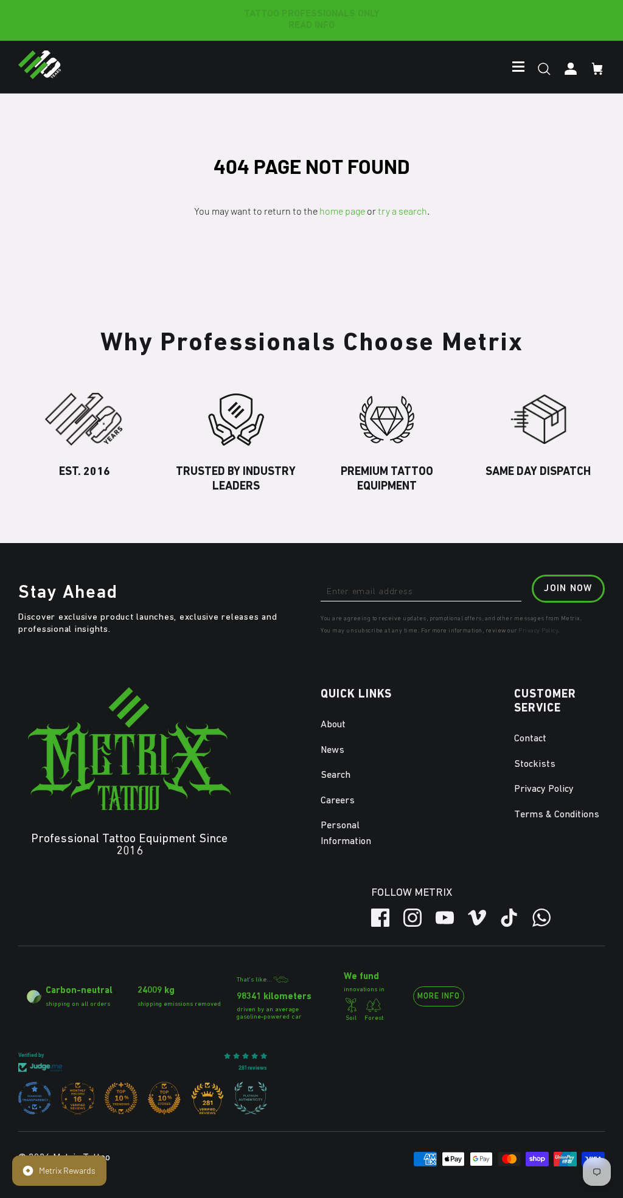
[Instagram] (412, 918)
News (332, 750)
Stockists (534, 764)
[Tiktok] (509, 918)
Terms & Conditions (556, 815)
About (333, 725)
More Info (438, 996)
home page (342, 210)
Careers (338, 801)
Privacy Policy (538, 631)
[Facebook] (380, 918)
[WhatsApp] (541, 918)
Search (335, 775)
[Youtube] (445, 918)
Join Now (568, 589)
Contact (530, 739)
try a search (402, 210)
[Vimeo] (477, 918)
